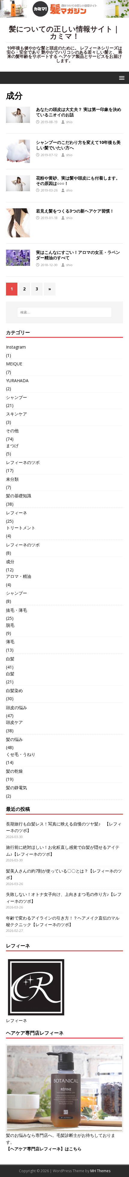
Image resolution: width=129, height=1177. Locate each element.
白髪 (10, 658)
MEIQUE (14, 364)
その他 (12, 430)
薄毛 (10, 641)
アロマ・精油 (18, 576)
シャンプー (16, 397)
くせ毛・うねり (20, 754)
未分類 (12, 479)
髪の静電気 (16, 787)
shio (69, 122)
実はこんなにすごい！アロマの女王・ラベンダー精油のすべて (78, 254)
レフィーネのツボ (23, 462)
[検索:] (64, 312)
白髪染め (14, 690)
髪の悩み (14, 739)
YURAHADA (17, 380)
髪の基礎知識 (18, 495)
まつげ (12, 445)
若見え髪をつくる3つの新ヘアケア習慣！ (75, 211)
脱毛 (10, 625)
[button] (121, 77)
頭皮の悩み (16, 707)
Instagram (16, 347)
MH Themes (100, 1170)
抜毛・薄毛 (16, 610)
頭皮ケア (14, 722)
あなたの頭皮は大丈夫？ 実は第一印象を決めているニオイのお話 (78, 111)
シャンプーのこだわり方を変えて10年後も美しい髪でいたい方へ (78, 144)
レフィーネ (16, 513)
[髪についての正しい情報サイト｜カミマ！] (64, 14)
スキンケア (16, 414)
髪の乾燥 (14, 771)
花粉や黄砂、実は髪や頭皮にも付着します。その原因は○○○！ (78, 180)
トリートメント (20, 528)
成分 (10, 561)
